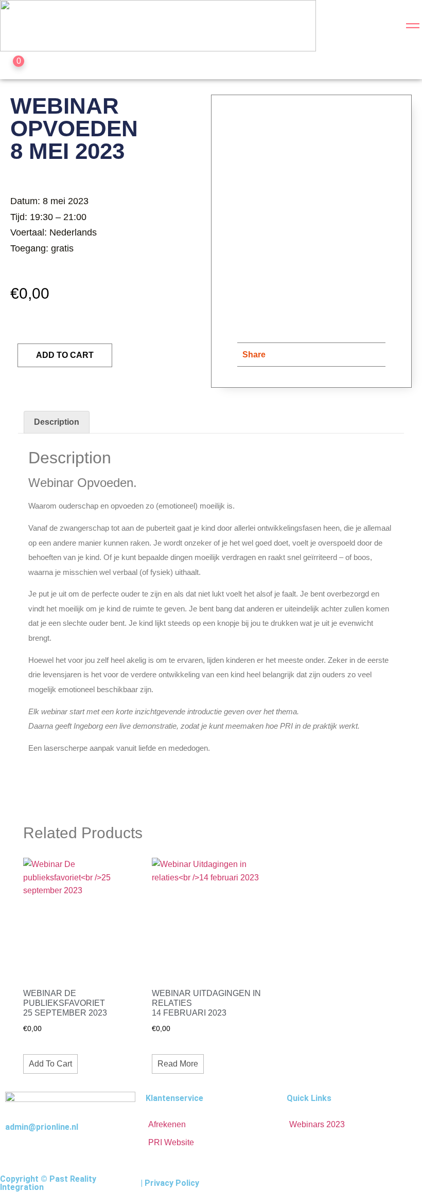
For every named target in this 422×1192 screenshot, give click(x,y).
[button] (278, 354)
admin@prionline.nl (41, 1127)
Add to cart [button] (50, 1063)
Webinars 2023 (317, 1124)
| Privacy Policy (169, 1183)
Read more (177, 1063)
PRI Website (171, 1142)
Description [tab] (56, 422)
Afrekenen (167, 1124)
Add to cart (65, 355)
